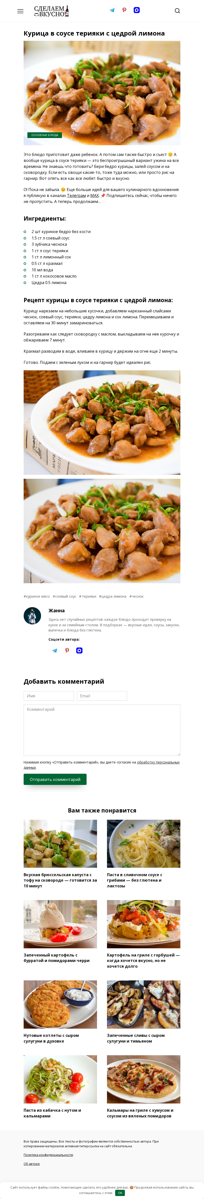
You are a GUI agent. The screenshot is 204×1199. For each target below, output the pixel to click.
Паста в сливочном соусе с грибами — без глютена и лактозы (134, 880)
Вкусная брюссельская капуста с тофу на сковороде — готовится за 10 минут (60, 880)
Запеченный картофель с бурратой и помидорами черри (57, 957)
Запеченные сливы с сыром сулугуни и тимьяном (136, 1038)
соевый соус (65, 596)
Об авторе (32, 1163)
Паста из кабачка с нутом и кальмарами (52, 1112)
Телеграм (76, 195)
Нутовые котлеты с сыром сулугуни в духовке (51, 1038)
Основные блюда (44, 135)
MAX (94, 195)
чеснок (138, 596)
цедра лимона (114, 596)
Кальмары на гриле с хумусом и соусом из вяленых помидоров (140, 1112)
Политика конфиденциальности (48, 1154)
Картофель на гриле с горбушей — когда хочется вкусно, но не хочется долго (143, 960)
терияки (89, 596)
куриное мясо (38, 596)
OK (120, 1193)
